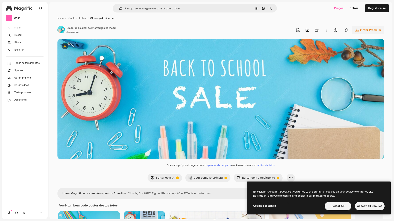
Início (60, 18)
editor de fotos (266, 165)
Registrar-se (377, 8)
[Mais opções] (326, 30)
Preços (339, 8)
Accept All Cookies (369, 206)
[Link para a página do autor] (61, 30)
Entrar (354, 8)
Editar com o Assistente (256, 179)
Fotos (82, 18)
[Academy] (16, 213)
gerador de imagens (219, 165)
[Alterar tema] (24, 213)
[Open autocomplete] (118, 8)
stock (71, 18)
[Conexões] (9, 213)
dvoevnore (72, 32)
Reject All (338, 206)
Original (83, 46)
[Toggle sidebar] (40, 8)
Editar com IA (162, 179)
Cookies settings (264, 205)
